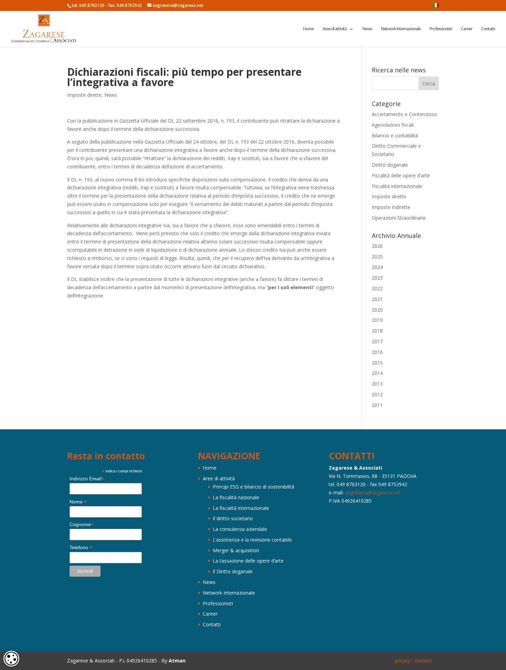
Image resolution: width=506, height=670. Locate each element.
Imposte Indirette (391, 207)
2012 (377, 394)
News (367, 29)
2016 (377, 352)
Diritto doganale (390, 164)
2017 (377, 341)
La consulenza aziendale (240, 529)
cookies (423, 660)
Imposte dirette (84, 95)
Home (308, 29)
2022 (377, 288)
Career (466, 29)
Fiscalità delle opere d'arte (401, 175)
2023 (377, 277)
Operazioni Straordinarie (399, 217)
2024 (377, 267)
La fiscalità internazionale (241, 508)
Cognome (82, 524)
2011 (377, 405)
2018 (377, 330)
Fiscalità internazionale (397, 186)
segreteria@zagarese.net (372, 492)
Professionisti (441, 29)
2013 (377, 383)
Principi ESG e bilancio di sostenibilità (253, 486)
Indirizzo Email (87, 478)
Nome (78, 502)
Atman (177, 660)
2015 (377, 362)
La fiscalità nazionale (236, 497)
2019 (377, 320)
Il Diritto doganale (233, 571)
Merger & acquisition (236, 550)
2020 (377, 309)
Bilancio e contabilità (395, 135)
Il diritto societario (233, 518)
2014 (377, 373)
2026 (377, 246)
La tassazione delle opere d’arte (248, 560)
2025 (377, 256)
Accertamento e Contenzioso (404, 114)
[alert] (11, 659)
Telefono (81, 547)
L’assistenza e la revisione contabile (252, 539)
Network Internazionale (401, 29)
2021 (377, 299)
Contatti (488, 29)
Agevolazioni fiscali (393, 125)
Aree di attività (335, 29)
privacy (402, 660)
